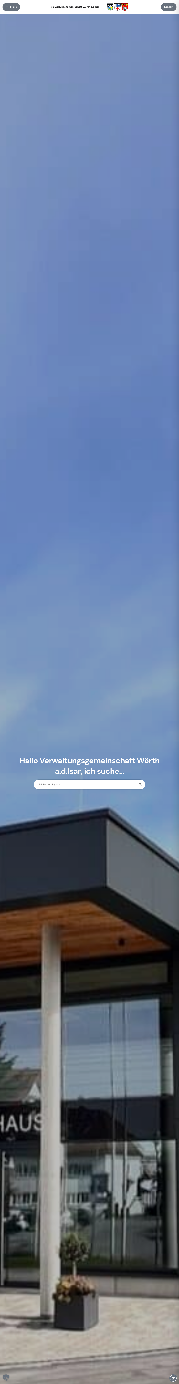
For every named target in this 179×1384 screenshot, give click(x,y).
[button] (6, 1378)
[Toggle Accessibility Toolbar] (173, 1378)
